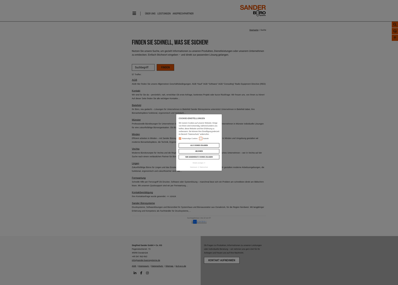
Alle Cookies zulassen (199, 145)
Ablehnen (199, 151)
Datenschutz (204, 167)
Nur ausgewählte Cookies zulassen (199, 157)
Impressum (193, 167)
